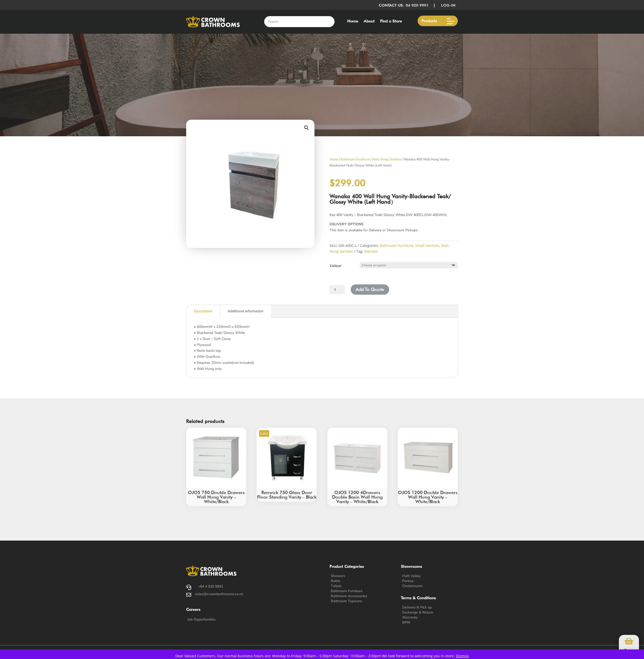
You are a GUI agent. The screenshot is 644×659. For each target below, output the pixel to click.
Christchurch (412, 586)
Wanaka (371, 251)
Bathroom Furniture (355, 159)
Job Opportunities (201, 619)
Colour (335, 265)
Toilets (336, 586)
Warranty (410, 617)
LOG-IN (449, 5)
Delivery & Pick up (417, 607)
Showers (338, 576)
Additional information (245, 311)
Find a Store (391, 21)
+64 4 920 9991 (210, 586)
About (369, 21)
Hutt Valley (411, 576)
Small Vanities (427, 245)
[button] (306, 127)
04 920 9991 (417, 5)
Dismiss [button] (462, 655)
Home (352, 21)
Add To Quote (370, 289)
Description (203, 311)
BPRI (406, 622)
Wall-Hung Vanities (386, 159)
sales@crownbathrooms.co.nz (219, 594)
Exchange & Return (417, 612)
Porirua (408, 581)
